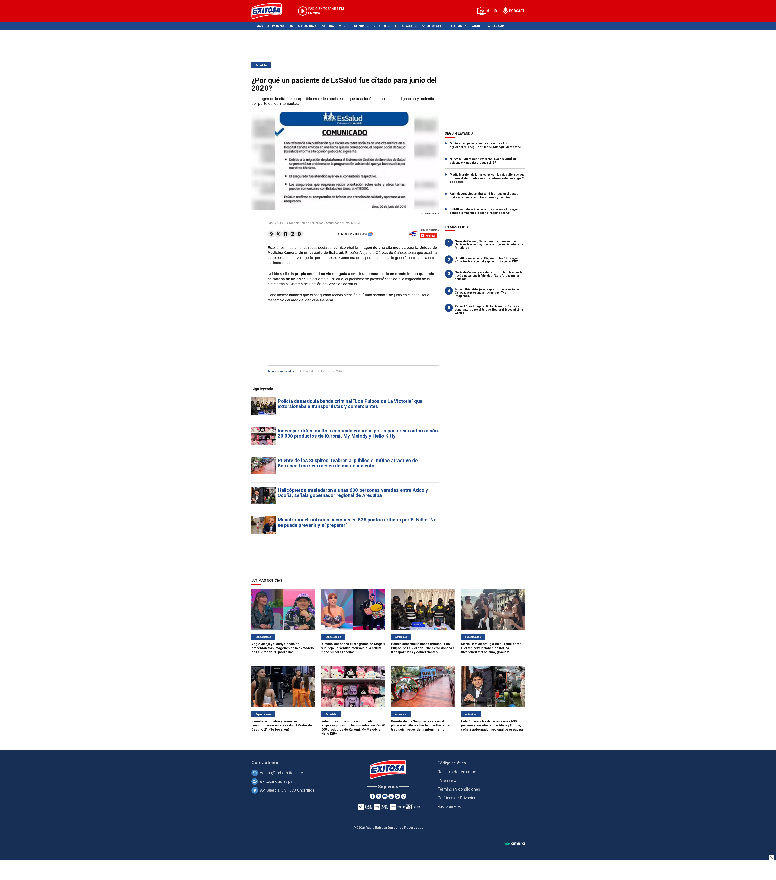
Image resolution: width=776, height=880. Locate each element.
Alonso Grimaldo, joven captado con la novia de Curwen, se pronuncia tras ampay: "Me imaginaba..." (487, 293)
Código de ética (452, 763)
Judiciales (382, 26)
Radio (475, 26)
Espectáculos (406, 26)
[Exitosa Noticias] (269, 11)
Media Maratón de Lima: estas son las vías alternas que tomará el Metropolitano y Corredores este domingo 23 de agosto (487, 178)
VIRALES (341, 371)
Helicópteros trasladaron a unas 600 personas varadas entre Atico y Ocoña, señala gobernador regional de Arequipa (353, 492)
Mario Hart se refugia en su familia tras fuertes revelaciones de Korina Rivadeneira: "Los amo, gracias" (491, 648)
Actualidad (307, 26)
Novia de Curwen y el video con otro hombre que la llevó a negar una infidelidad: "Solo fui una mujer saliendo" (488, 276)
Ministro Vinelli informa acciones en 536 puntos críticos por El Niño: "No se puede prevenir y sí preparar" (357, 522)
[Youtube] (385, 796)
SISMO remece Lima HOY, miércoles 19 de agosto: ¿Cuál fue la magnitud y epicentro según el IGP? (488, 260)
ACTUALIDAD (307, 371)
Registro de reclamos (457, 771)
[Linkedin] (292, 234)
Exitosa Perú (436, 26)
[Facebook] (285, 234)
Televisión (458, 26)
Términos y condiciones (459, 789)
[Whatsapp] (271, 234)
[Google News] (397, 796)
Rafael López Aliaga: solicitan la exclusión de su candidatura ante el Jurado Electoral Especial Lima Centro (489, 309)
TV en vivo (447, 780)
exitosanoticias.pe (276, 781)
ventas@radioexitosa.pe (281, 772)
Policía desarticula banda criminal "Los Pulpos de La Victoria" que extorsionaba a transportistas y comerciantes (350, 403)
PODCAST (517, 11)
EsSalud (326, 371)
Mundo (344, 26)
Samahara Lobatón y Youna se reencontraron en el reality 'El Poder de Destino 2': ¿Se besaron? (281, 725)
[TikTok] (403, 796)
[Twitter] (278, 234)
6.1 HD (492, 11)
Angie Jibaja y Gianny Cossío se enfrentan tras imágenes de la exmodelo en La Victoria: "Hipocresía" (282, 648)
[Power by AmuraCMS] (514, 844)
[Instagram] (391, 796)
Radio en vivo (450, 806)
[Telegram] (299, 234)
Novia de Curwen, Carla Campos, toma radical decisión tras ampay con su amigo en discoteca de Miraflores (489, 244)
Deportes (361, 26)
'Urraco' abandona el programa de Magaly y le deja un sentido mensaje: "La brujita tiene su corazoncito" (353, 648)
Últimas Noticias (280, 26)
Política (327, 26)
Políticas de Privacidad (458, 797)
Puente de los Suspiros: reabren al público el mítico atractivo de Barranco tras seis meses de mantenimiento (348, 463)
